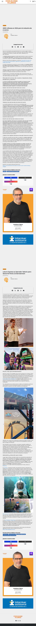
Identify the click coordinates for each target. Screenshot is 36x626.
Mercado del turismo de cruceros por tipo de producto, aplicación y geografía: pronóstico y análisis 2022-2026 (17, 61)
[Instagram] (11, 181)
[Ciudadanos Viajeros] (11, 1)
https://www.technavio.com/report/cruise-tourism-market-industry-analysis (17, 166)
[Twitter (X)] (25, 177)
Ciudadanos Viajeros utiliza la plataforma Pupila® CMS (18, 624)
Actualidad (4, 25)
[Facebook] (11, 177)
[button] (12, 47)
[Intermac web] (18, 239)
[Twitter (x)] (18, 620)
